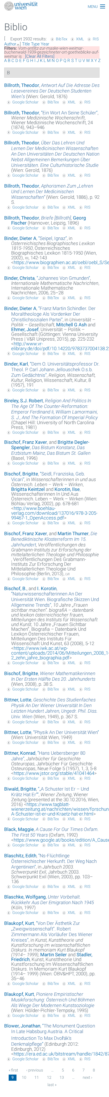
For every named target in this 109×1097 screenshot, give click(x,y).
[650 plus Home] (54, 6)
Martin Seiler (53, 954)
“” (69, 113)
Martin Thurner (73, 533)
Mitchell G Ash (71, 324)
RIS (96, 39)
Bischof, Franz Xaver (25, 442)
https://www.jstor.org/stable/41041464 (54, 773)
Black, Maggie (19, 829)
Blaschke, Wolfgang (25, 897)
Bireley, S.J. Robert (23, 400)
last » (52, 1084)
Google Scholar (25, 102)
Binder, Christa (19, 278)
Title (26, 44)
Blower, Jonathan (22, 1026)
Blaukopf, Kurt (19, 923)
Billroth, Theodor (21, 85)
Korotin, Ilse (67, 489)
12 (49, 1077)
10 (24, 1077)
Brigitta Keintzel (28, 489)
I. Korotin (46, 588)
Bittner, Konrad (19, 753)
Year (45, 44)
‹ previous (34, 1070)
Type (35, 44)
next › (87, 1077)
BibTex (61, 39)
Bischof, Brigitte (21, 474)
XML (80, 39)
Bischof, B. (15, 588)
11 (36, 1077)
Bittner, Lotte (17, 700)
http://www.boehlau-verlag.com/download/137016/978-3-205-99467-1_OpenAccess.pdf (54, 513)
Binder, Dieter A (20, 238)
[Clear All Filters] (39, 56)
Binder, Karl (16, 364)
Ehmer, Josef (25, 329)
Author (10, 44)
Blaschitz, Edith (20, 855)
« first (13, 1070)
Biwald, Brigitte (20, 789)
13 (62, 1077)
